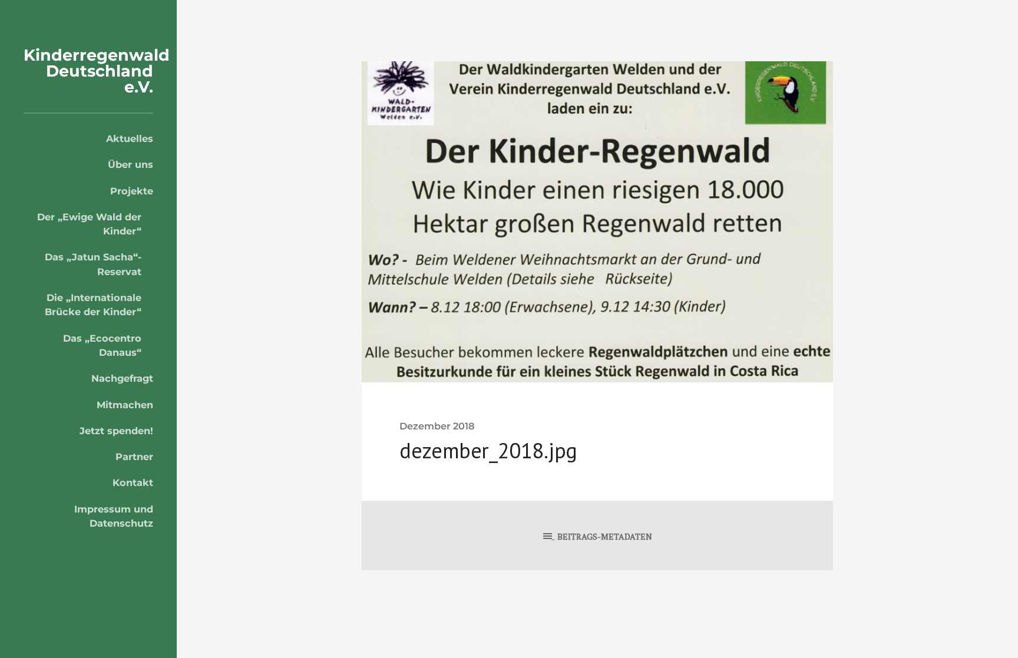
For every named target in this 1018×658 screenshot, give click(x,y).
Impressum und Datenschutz (113, 516)
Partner (134, 456)
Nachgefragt (122, 378)
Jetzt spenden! (116, 431)
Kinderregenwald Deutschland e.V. (97, 71)
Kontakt (133, 482)
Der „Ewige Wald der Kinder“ (89, 224)
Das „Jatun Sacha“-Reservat (93, 264)
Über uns (130, 164)
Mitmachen (125, 405)
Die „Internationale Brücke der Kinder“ (93, 305)
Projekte (131, 191)
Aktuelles (129, 138)
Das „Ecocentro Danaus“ (102, 345)
